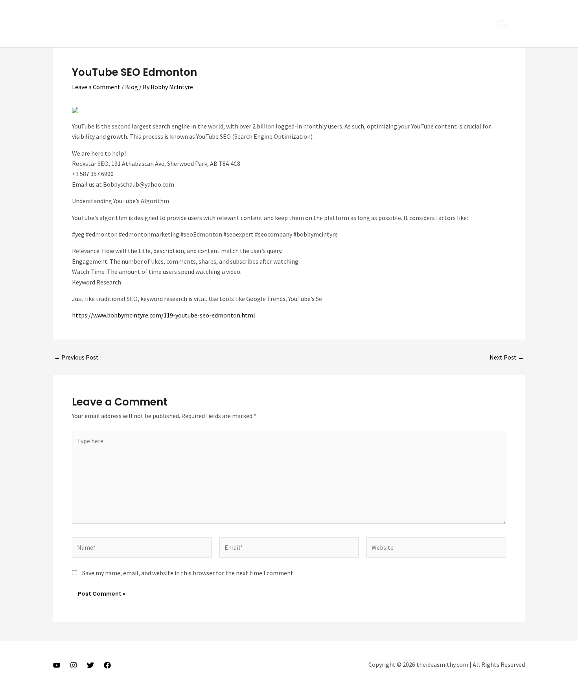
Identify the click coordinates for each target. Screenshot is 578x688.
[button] (506, 24)
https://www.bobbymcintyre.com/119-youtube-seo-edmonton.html (163, 315)
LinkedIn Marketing (181, 12)
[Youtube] (56, 665)
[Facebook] (107, 665)
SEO (353, 12)
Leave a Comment (96, 87)
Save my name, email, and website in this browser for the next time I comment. (188, 573)
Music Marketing (241, 12)
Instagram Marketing (113, 12)
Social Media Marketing (115, 35)
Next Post (507, 357)
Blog (131, 87)
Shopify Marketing (397, 12)
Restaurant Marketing (306, 12)
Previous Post (76, 357)
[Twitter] (90, 665)
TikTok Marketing (182, 35)
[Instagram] (73, 665)
